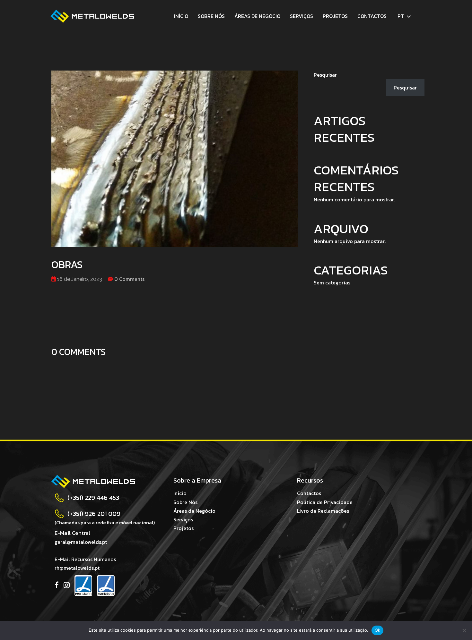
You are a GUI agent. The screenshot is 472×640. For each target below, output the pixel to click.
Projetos (335, 16)
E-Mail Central (72, 533)
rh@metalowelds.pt (77, 568)
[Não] (464, 630)
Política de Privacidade (325, 502)
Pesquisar (325, 75)
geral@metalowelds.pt (81, 542)
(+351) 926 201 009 (93, 513)
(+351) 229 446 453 (93, 497)
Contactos (372, 16)
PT (401, 16)
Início (181, 16)
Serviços (301, 16)
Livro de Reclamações (323, 511)
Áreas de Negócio (257, 16)
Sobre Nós (211, 16)
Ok (377, 630)
